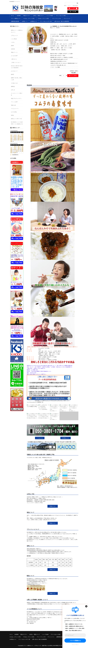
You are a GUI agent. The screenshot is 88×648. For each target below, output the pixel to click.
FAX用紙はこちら (65, 438)
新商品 (12, 115)
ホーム (12, 15)
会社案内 (19, 15)
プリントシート (67, 18)
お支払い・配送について (38, 15)
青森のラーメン (14, 52)
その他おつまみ (14, 83)
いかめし (13, 42)
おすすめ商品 (14, 111)
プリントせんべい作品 (61, 15)
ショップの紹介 (49, 15)
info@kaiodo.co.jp (33, 620)
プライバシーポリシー (75, 644)
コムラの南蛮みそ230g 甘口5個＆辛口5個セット (43, 417)
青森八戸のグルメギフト (16, 98)
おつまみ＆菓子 (14, 55)
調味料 (12, 45)
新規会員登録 (75, 5)
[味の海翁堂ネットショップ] (35, 10)
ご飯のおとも (14, 59)
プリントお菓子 (14, 101)
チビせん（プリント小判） (29, 18)
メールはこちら (39, 438)
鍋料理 (12, 74)
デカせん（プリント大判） (43, 18)
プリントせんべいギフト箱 (45, 21)
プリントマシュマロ (56, 18)
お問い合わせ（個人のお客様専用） (62, 21)
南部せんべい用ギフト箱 (16, 118)
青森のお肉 (13, 105)
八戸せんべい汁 (14, 35)
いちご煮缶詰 (14, 38)
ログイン (69, 5)
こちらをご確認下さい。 (42, 583)
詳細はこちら (52, 506)
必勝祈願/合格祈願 (15, 21)
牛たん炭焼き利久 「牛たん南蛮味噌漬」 (43, 408)
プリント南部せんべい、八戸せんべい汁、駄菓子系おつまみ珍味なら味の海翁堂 (41, 645)
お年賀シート (25, 21)
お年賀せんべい (33, 21)
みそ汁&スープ (14, 71)
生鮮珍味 (13, 49)
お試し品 (13, 89)
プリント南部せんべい (16, 18)
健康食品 (13, 86)
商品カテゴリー (26, 15)
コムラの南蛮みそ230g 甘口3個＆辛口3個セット (32, 417)
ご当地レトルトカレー (16, 62)
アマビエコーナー (15, 108)
